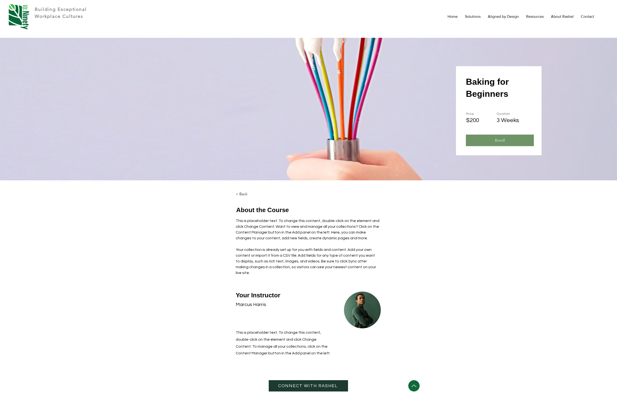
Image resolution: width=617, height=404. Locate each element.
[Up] (414, 385)
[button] (535, 17)
